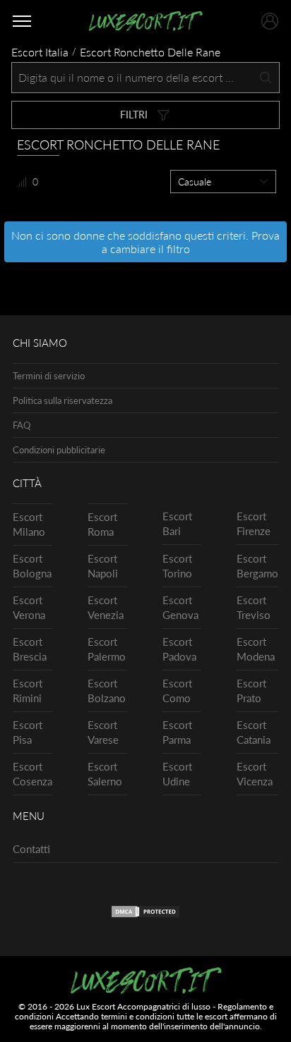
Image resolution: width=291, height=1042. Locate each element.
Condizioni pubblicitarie (59, 449)
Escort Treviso (254, 607)
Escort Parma (177, 732)
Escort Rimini (27, 690)
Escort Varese (103, 732)
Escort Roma (102, 524)
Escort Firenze (254, 523)
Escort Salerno (105, 773)
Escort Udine (177, 773)
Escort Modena (256, 649)
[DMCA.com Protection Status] (145, 914)
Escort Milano (29, 524)
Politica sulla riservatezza (62, 400)
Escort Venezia (106, 607)
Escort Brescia (30, 649)
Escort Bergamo (257, 566)
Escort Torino (177, 566)
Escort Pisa (27, 732)
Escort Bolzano (107, 690)
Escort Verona (29, 607)
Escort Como (177, 690)
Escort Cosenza (32, 773)
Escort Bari (177, 523)
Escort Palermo (107, 649)
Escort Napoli (103, 566)
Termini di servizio (49, 375)
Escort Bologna (32, 566)
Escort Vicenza (255, 773)
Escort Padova (179, 649)
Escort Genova (180, 607)
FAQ (21, 425)
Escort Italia (40, 52)
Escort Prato (251, 690)
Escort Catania (254, 732)
